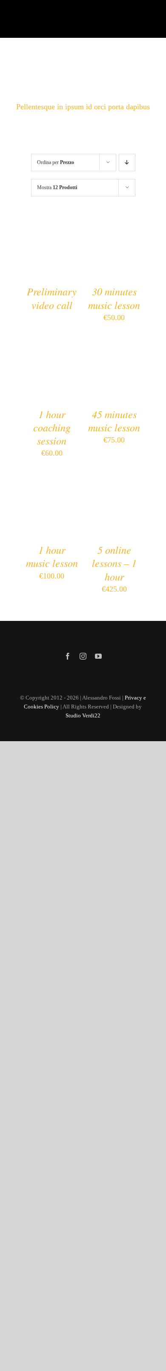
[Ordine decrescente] (127, 162)
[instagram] (83, 656)
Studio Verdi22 (83, 715)
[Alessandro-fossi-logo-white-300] (49, 17)
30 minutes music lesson (114, 297)
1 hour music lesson (52, 556)
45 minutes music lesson (114, 420)
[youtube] (98, 656)
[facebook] (67, 656)
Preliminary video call (52, 297)
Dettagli (52, 259)
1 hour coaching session (52, 427)
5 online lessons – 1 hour (114, 563)
